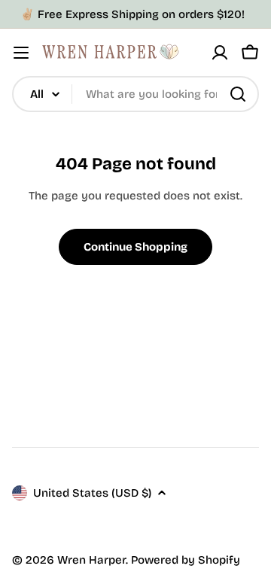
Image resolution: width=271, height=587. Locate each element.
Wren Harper (91, 560)
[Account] (220, 53)
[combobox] (135, 94)
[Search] (238, 94)
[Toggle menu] (21, 53)
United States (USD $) (92, 493)
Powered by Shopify (185, 560)
